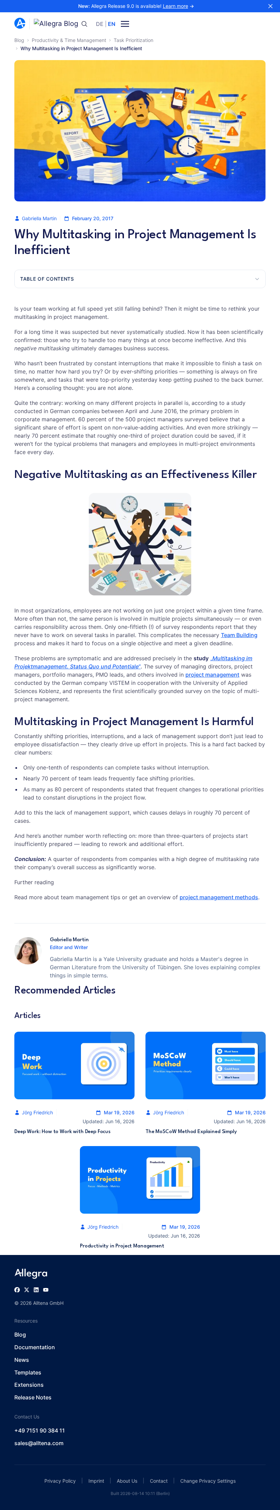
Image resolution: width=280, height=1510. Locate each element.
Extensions (29, 1384)
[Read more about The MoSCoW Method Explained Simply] (205, 1065)
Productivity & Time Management (69, 40)
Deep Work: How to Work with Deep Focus (62, 1131)
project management (212, 674)
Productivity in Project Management (122, 1246)
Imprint (96, 1481)
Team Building (239, 635)
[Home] (19, 23)
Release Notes (33, 1397)
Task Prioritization (133, 40)
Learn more (175, 6)
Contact (159, 1481)
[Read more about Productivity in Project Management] (140, 1180)
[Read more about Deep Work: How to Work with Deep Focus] (74, 1065)
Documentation (34, 1347)
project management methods (219, 897)
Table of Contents (47, 279)
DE (99, 23)
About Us (127, 1481)
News (21, 1359)
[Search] (84, 24)
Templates (27, 1372)
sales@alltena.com (39, 1443)
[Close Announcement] (270, 6)
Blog (19, 40)
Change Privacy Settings (208, 1481)
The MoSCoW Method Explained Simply (191, 1131)
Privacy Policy (60, 1481)
